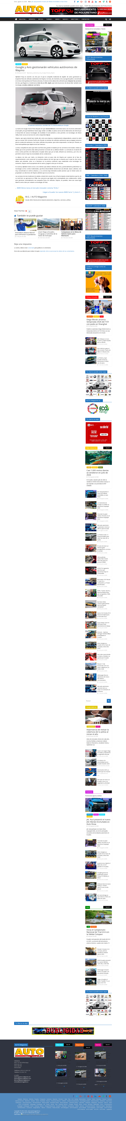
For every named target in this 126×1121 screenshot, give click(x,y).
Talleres (43, 1107)
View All (107, 25)
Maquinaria (94, 1102)
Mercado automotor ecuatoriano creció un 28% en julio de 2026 (103, 526)
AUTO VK (96, 1109)
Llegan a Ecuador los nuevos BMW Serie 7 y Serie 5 (62, 192)
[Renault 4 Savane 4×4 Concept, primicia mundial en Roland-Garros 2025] (90, 948)
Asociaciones (71, 1106)
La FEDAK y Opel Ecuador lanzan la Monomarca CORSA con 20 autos (102, 360)
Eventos (96, 814)
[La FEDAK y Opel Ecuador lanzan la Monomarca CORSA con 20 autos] (90, 357)
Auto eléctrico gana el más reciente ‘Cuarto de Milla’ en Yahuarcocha (103, 350)
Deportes (32, 19)
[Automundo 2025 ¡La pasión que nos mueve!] (90, 769)
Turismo (49, 19)
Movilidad (96, 34)
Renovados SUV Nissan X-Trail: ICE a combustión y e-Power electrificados (103, 582)
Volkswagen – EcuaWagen (36, 1104)
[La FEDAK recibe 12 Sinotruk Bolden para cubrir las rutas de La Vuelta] (90, 534)
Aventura (109, 1099)
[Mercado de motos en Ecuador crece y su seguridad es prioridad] (90, 779)
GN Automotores (37, 1102)
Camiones (49, 1099)
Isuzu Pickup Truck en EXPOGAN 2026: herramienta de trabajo (103, 624)
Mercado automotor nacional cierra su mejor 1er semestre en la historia (103, 689)
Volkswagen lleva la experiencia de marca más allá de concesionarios (103, 677)
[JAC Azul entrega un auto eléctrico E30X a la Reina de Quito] (90, 894)
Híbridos (18, 64)
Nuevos (65, 19)
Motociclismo (82, 1099)
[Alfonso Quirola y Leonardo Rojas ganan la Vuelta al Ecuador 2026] (80, 1053)
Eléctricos (89, 814)
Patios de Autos (95, 1101)
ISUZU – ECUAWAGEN (23, 1104)
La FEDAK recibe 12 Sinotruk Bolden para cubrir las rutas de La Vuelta (103, 537)
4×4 (72, 1099)
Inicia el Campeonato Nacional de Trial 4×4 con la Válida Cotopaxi (98, 932)
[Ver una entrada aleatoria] (110, 19)
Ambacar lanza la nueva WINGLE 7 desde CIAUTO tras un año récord (103, 886)
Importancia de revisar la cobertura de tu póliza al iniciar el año (98, 731)
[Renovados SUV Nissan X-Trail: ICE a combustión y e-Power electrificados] (90, 579)
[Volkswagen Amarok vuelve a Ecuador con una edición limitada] (90, 969)
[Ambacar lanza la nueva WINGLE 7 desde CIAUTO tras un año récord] (90, 883)
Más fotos (27, 1101)
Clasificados (18, 1102)
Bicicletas (99, 1099)
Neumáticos (109, 1106)
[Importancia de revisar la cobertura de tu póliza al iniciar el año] (98, 711)
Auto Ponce (109, 1101)
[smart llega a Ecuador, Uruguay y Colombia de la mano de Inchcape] (48, 219)
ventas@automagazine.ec (21, 1082)
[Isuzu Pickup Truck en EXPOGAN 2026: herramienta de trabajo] (90, 622)
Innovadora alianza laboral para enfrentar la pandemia (25, 233)
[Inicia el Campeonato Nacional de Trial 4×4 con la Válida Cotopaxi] (98, 911)
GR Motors (102, 1101)
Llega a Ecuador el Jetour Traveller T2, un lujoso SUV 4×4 (103, 981)
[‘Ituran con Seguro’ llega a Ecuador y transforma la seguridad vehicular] (90, 750)
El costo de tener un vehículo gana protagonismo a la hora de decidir (103, 548)
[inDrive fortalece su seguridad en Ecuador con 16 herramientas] (100, 1052)
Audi (56, 1104)
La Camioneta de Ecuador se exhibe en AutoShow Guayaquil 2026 (103, 505)
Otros (101, 1104)
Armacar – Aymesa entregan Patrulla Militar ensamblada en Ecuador (104, 634)
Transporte (103, 34)
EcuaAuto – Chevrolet (61, 1106)
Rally (66, 1099)
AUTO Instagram (91, 1107)
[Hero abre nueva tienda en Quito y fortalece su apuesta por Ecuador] (90, 653)
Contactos (85, 19)
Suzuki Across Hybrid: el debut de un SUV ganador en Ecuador (103, 864)
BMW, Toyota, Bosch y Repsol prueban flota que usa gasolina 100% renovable (103, 593)
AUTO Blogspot (65, 1107)
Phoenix (48, 73)
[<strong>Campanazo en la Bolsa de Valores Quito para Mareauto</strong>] (71, 219)
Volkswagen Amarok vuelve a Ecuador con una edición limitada (103, 971)
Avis (40, 73)
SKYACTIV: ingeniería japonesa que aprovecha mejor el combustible (103, 570)
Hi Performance (21, 1107)
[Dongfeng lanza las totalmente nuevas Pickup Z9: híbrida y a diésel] (90, 872)
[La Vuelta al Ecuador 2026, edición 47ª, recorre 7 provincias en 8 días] (80, 1070)
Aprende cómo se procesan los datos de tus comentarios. (57, 251)
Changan (71, 1104)
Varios (57, 19)
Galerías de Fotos (19, 1101)
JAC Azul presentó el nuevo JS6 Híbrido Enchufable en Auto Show (102, 494)
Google (44, 73)
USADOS (64, 1101)
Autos (110, 1102)
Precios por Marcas (56, 1101)
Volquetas (87, 1102)
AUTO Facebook (74, 1107)
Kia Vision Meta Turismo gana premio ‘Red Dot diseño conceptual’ (103, 604)
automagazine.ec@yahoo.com (22, 1078)
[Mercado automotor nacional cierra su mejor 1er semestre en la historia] (90, 685)
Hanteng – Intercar (63, 1104)
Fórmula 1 (61, 1099)
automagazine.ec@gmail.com (22, 1077)
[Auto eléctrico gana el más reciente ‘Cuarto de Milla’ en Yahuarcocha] (90, 347)
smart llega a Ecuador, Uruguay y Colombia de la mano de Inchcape (47, 234)
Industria (22, 19)
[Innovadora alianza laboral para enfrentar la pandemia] (25, 219)
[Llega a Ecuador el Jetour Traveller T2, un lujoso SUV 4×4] (90, 978)
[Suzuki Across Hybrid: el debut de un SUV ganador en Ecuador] (90, 862)
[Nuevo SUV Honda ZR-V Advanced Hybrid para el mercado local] (90, 612)
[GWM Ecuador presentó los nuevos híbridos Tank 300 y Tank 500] (90, 959)
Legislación (109, 1109)
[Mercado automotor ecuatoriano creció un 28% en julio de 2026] (90, 524)
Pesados (37, 1099)
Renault (76, 1104)
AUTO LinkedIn (82, 1107)
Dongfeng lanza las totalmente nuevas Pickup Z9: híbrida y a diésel (103, 875)
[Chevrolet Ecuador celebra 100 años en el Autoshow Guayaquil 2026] (90, 513)
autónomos (36, 73)
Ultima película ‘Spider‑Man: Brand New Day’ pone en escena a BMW (102, 559)
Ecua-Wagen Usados (85, 1101)
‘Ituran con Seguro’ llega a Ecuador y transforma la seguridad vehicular (103, 752)
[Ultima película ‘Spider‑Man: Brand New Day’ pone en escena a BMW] (90, 556)
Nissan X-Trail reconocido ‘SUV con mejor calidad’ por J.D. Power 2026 (103, 666)
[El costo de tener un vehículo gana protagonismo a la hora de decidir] (90, 545)
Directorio (74, 19)
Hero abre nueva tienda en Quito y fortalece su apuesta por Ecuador (103, 656)
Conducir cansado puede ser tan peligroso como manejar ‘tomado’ (99, 41)
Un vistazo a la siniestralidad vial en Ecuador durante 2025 (103, 762)
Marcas (106, 1102)
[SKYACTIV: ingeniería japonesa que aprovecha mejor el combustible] (90, 567)
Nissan (48, 1104)
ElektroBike (96, 1104)
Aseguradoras (90, 726)
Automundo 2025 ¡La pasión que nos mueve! (103, 770)
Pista (101, 316)
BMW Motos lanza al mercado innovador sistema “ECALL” (37, 188)
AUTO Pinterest (81, 1109)
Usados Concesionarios (73, 1101)
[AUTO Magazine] (16, 19)
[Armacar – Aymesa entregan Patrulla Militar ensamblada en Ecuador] (90, 631)
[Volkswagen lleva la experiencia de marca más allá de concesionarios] (90, 674)
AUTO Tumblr (89, 1109)
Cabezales (81, 1102)
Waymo (53, 73)
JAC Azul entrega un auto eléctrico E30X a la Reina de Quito (103, 896)
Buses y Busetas (64, 1102)
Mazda (52, 1104)
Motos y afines (45, 1102)
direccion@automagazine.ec (22, 1080)
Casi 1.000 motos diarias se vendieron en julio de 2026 (98, 472)
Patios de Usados (100, 1106)
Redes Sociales (56, 1107)
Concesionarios (108, 1104)
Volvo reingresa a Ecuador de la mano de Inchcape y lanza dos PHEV (103, 645)
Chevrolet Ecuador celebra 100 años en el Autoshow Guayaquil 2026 (103, 516)
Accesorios (29, 1107)
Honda (85, 1104)
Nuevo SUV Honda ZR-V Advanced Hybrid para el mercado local (104, 614)
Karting (76, 1099)
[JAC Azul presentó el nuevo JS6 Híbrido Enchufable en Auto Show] (90, 491)
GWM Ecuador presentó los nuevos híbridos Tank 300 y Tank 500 (104, 962)
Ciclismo (89, 1099)
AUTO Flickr (102, 1109)
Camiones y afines (73, 1102)
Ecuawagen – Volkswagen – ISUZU (25, 1106)
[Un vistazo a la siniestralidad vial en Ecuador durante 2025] (90, 759)
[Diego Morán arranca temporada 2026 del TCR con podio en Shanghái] (98, 301)
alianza (30, 73)
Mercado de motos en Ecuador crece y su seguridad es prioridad (103, 781)
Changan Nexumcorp (50, 1106)
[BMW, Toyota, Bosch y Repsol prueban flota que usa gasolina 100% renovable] (90, 590)
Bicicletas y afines (54, 1102)
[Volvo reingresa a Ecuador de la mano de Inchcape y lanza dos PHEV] (90, 642)
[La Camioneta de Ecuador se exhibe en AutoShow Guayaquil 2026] (90, 502)
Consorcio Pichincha (90, 1106)
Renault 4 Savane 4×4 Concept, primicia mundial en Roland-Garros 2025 (103, 951)
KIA (44, 1104)
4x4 (88, 926)
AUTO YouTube (108, 1107)
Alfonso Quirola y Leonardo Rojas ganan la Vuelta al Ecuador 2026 (49, 1)
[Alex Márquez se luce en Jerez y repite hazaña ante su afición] (90, 338)
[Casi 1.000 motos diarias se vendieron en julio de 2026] (98, 452)
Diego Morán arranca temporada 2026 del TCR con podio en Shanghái (98, 321)
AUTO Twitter (100, 1107)
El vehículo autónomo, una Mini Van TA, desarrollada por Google (48, 125)
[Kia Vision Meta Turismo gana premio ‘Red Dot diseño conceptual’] (90, 601)
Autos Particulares (27, 1102)
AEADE (89, 467)
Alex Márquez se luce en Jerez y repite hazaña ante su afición (104, 340)
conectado (31, 248)
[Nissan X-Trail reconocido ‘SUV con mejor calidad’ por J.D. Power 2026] (90, 663)
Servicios (82, 1106)
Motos (40, 19)
